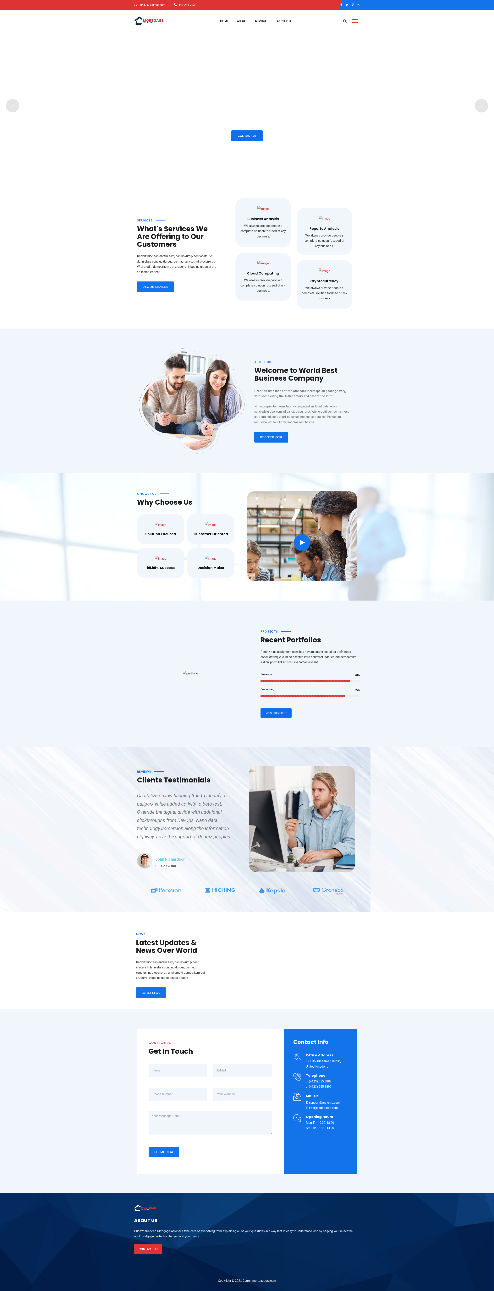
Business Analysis (263, 218)
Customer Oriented (211, 533)
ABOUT (242, 21)
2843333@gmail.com (152, 5)
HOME (224, 21)
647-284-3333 (187, 5)
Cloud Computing (263, 273)
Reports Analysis (324, 228)
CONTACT (284, 21)
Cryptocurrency (324, 281)
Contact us (148, 1249)
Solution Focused (160, 533)
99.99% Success (161, 567)
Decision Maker (210, 567)
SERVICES (261, 21)
